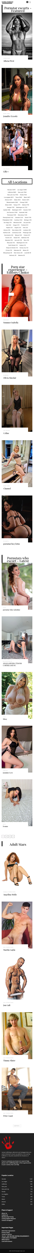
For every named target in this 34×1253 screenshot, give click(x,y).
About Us (4, 1213)
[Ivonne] (17, 802)
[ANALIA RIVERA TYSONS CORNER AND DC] (17, 639)
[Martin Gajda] (17, 925)
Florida (5, 375)
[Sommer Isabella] (17, 297)
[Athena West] (17, 36)
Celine (6, 433)
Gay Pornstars (8, 947)
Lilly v (6, 171)
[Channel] (17, 463)
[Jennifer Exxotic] (17, 91)
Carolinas (6, 58)
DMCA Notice (5, 1239)
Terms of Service (7, 1234)
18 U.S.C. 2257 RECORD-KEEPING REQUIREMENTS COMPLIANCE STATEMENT (15, 1237)
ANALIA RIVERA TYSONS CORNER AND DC (12, 664)
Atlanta (6, 541)
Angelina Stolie (10, 894)
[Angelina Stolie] (17, 869)
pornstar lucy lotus (11, 543)
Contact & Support (7, 1220)
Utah (4, 607)
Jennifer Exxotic (10, 116)
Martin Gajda (9, 949)
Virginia (5, 770)
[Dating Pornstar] (7, 3)
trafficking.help (13, 1163)
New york (6, 113)
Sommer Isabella (10, 322)
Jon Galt (6, 1005)
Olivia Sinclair (9, 377)
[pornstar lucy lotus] (17, 519)
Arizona (6, 319)
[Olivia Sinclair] (17, 353)
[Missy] (17, 695)
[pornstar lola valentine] (17, 586)
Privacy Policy (6, 1232)
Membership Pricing (8, 1217)
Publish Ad (5, 1215)
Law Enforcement (7, 1241)
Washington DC (7, 661)
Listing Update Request (9, 1218)
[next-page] (13, 836)
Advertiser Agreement (8, 1231)
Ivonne (5, 826)
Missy (5, 719)
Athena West (8, 61)
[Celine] (17, 408)
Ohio (4, 824)
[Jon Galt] (17, 980)
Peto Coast (8, 1115)
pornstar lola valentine (11, 610)
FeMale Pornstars (9, 892)
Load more (16, 1125)
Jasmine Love (8, 773)
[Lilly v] (17, 146)
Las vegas (6, 168)
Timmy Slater (9, 1060)
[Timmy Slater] (17, 1035)
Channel (7, 488)
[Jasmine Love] (17, 749)
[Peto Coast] (17, 1091)
